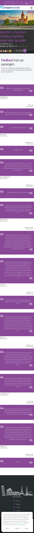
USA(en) (29, 3)
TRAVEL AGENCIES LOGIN (10, 3)
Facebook (18, 500)
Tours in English (20, 3)
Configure (16, 528)
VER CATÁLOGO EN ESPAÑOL (10, 1)
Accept (26, 528)
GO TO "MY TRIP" (20, 1)
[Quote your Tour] (24, 50)
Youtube (18, 510)
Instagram (18, 504)
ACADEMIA (30, 1)
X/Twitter (18, 507)
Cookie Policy (22, 524)
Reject (7, 528)
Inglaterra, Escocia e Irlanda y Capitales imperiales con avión (13, 36)
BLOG (26, 1)
